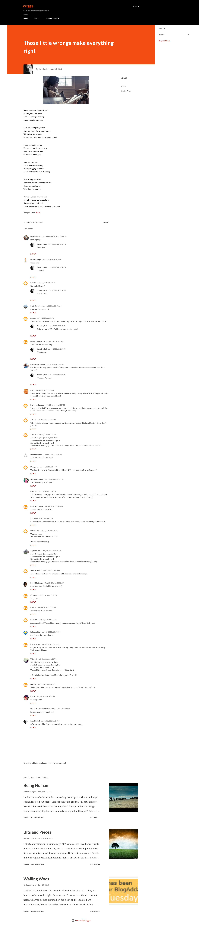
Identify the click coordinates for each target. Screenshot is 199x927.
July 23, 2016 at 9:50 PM (61, 709)
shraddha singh (36, 455)
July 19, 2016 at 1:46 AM (54, 506)
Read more (95, 818)
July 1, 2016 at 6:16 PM (45, 318)
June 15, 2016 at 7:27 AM (47, 283)
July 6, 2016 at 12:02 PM (57, 244)
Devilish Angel (35, 260)
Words (28, 6)
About (36, 18)
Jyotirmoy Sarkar (37, 479)
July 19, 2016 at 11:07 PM (47, 607)
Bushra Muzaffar (36, 506)
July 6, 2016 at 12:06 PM (57, 326)
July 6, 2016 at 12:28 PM (57, 375)
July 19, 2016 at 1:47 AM (44, 518)
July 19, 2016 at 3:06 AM (49, 531)
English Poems (126, 91)
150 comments (37, 911)
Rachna (33, 607)
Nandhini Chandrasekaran (40, 709)
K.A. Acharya (35, 644)
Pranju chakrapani (37, 405)
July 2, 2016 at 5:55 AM (55, 341)
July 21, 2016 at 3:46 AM (48, 659)
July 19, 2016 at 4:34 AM (52, 551)
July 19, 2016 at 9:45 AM (51, 571)
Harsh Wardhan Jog (37, 236)
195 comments (37, 818)
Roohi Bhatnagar (36, 583)
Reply (33, 254)
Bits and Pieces (37, 832)
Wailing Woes (36, 878)
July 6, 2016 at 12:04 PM (57, 267)
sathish (33, 420)
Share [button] (124, 78)
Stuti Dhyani (35, 306)
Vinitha (33, 283)
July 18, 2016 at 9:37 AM (45, 390)
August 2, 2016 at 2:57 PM (51, 721)
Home (25, 18)
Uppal (32, 696)
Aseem (33, 318)
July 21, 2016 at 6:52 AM (47, 684)
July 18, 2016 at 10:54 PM (46, 491)
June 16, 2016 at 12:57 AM (51, 306)
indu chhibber (35, 632)
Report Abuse (164, 41)
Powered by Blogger (82, 920)
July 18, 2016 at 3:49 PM (49, 467)
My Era (33, 491)
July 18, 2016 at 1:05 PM (47, 420)
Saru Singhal (42, 244)
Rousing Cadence (52, 18)
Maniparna (34, 467)
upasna (33, 684)
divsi (32, 390)
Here (38, 213)
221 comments (37, 864)
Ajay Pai (33, 435)
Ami (31, 518)
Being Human (35, 785)
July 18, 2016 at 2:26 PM (47, 435)
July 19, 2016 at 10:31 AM (54, 583)
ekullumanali (35, 571)
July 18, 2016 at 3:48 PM (53, 455)
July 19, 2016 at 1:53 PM (48, 595)
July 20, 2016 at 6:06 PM (51, 644)
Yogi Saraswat (35, 551)
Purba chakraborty (37, 364)
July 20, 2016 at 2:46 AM (48, 620)
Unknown (34, 595)
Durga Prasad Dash (37, 341)
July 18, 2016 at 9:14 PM (54, 479)
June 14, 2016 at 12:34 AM (57, 236)
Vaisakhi (33, 659)
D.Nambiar (34, 531)
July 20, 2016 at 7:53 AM (51, 632)
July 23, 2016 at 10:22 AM (46, 696)
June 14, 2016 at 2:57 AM (52, 260)
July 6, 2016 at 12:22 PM (55, 364)
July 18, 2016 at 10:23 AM (55, 405)
